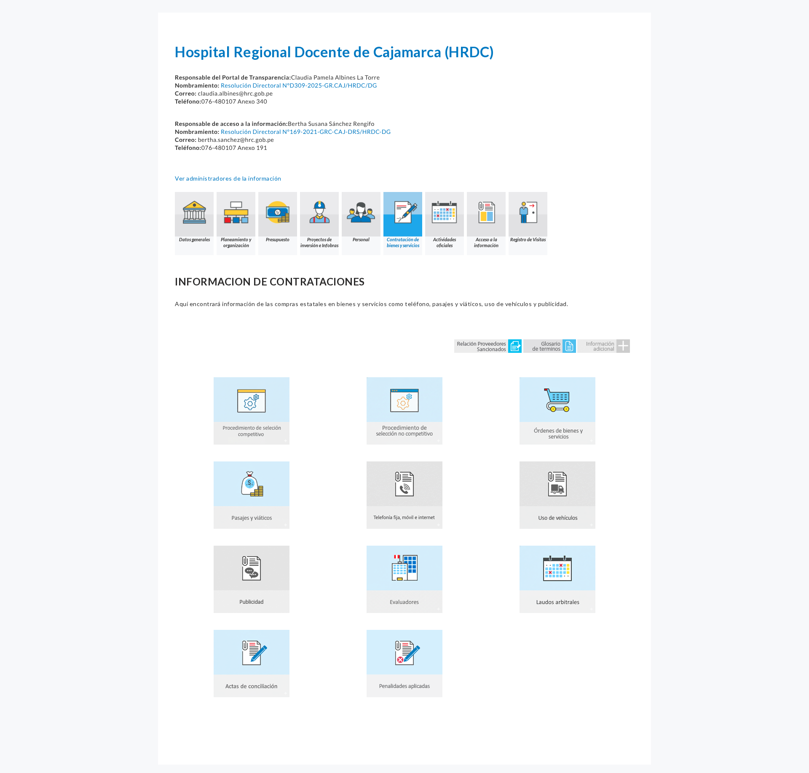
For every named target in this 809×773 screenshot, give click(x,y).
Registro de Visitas (528, 239)
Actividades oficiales (444, 242)
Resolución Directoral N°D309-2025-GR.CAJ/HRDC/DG (299, 85)
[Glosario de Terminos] (549, 345)
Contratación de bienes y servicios (403, 242)
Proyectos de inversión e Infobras (319, 242)
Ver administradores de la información (228, 178)
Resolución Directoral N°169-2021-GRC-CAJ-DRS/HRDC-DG (306, 131)
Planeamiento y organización (236, 242)
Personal (361, 239)
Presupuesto (277, 239)
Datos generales (194, 239)
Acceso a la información (486, 242)
